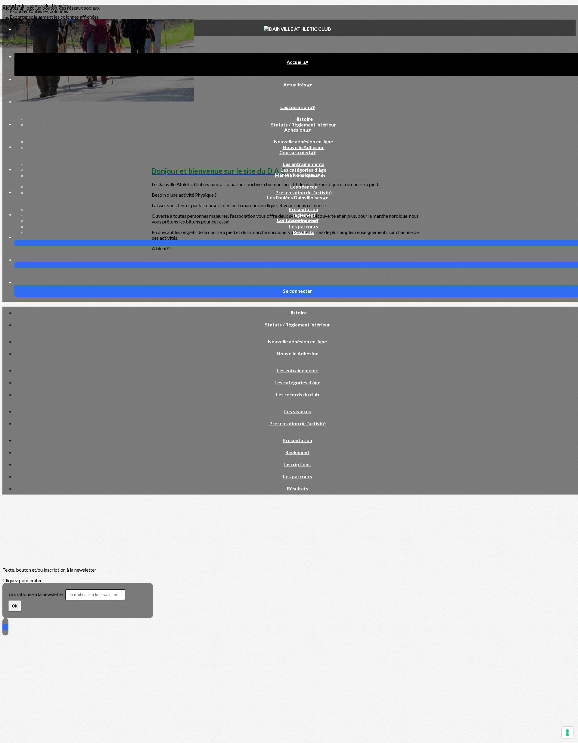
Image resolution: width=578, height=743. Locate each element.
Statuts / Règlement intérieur (303, 124)
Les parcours (303, 226)
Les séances (303, 186)
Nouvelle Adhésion (304, 147)
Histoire (303, 119)
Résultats (303, 232)
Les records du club (297, 394)
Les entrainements (304, 164)
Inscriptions (297, 464)
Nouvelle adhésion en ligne (303, 141)
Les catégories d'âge (303, 170)
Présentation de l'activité (303, 192)
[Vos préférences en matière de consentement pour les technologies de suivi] (567, 732)
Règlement (303, 215)
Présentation (303, 209)
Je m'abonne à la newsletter (36, 594)
